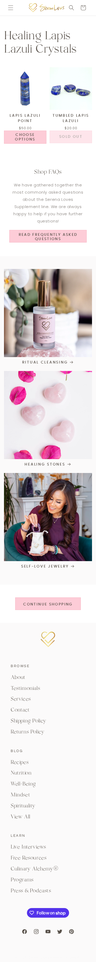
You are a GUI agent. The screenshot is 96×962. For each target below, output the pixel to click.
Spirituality (23, 806)
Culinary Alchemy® (34, 869)
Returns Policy (27, 732)
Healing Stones (45, 464)
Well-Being (23, 784)
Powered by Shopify (65, 957)
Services (21, 699)
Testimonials (25, 688)
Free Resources (28, 858)
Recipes (20, 762)
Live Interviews (28, 847)
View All (20, 816)
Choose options (25, 137)
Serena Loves (39, 957)
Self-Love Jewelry (45, 566)
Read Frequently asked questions (48, 237)
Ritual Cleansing (45, 362)
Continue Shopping (48, 604)
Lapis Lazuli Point (25, 118)
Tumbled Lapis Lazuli (71, 118)
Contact (20, 710)
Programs (22, 879)
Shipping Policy (28, 721)
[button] (11, 8)
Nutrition (21, 773)
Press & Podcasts (31, 890)
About (18, 677)
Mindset (20, 795)
